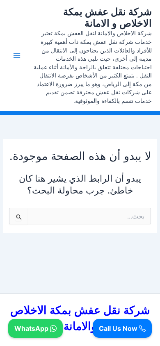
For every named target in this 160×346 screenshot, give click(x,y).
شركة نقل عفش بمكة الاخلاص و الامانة (107, 17)
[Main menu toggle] (16, 55)
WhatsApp (32, 328)
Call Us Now (119, 328)
